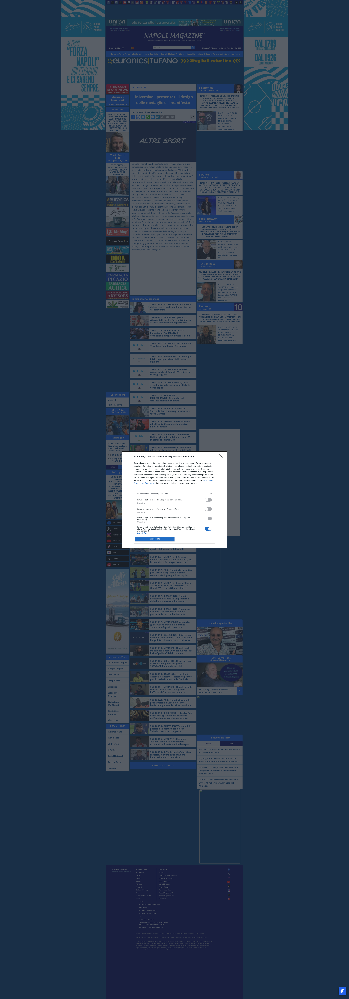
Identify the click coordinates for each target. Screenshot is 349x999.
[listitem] (174, 493)
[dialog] (174, 499)
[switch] (208, 500)
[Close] (221, 456)
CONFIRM (155, 539)
